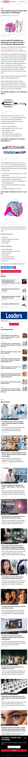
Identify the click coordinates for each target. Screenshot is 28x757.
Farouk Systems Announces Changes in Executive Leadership (11, 297)
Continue (14, 750)
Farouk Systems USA (14, 15)
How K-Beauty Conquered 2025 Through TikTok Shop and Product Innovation (12, 577)
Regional (4, 724)
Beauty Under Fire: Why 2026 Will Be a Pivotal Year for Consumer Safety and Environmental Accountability (14, 454)
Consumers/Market (6, 574)
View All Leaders (14, 324)
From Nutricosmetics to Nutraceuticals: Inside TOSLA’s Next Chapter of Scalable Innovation (11, 345)
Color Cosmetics (5, 513)
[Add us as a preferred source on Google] (14, 267)
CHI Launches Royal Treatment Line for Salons (10, 289)
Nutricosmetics (3, 333)
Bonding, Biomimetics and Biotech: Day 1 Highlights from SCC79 (13, 667)
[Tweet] (11, 267)
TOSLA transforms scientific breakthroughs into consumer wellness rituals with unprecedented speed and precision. (13, 429)
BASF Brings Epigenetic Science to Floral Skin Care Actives (11, 352)
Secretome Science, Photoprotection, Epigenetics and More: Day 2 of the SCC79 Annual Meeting (13, 637)
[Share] (5, 267)
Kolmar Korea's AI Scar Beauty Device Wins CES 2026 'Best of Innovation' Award (13, 517)
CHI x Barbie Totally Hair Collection (10, 49)
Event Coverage (5, 633)
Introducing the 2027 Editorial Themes (11, 382)
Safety (3, 450)
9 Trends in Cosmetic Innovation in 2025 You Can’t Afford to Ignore (14, 607)
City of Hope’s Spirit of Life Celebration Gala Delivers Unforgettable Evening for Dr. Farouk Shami (11, 281)
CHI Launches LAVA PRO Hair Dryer (10, 304)
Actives (2, 350)
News (2, 380)
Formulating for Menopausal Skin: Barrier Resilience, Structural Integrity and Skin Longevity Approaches (11, 375)
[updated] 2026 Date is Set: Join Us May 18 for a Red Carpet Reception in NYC (14, 698)
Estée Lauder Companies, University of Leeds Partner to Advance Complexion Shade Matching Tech (10, 360)
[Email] (2, 267)
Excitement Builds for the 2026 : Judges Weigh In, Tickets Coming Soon (13, 487)
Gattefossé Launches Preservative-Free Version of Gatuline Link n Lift (11, 367)
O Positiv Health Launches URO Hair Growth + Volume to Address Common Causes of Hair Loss (10, 337)
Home (2, 8)
